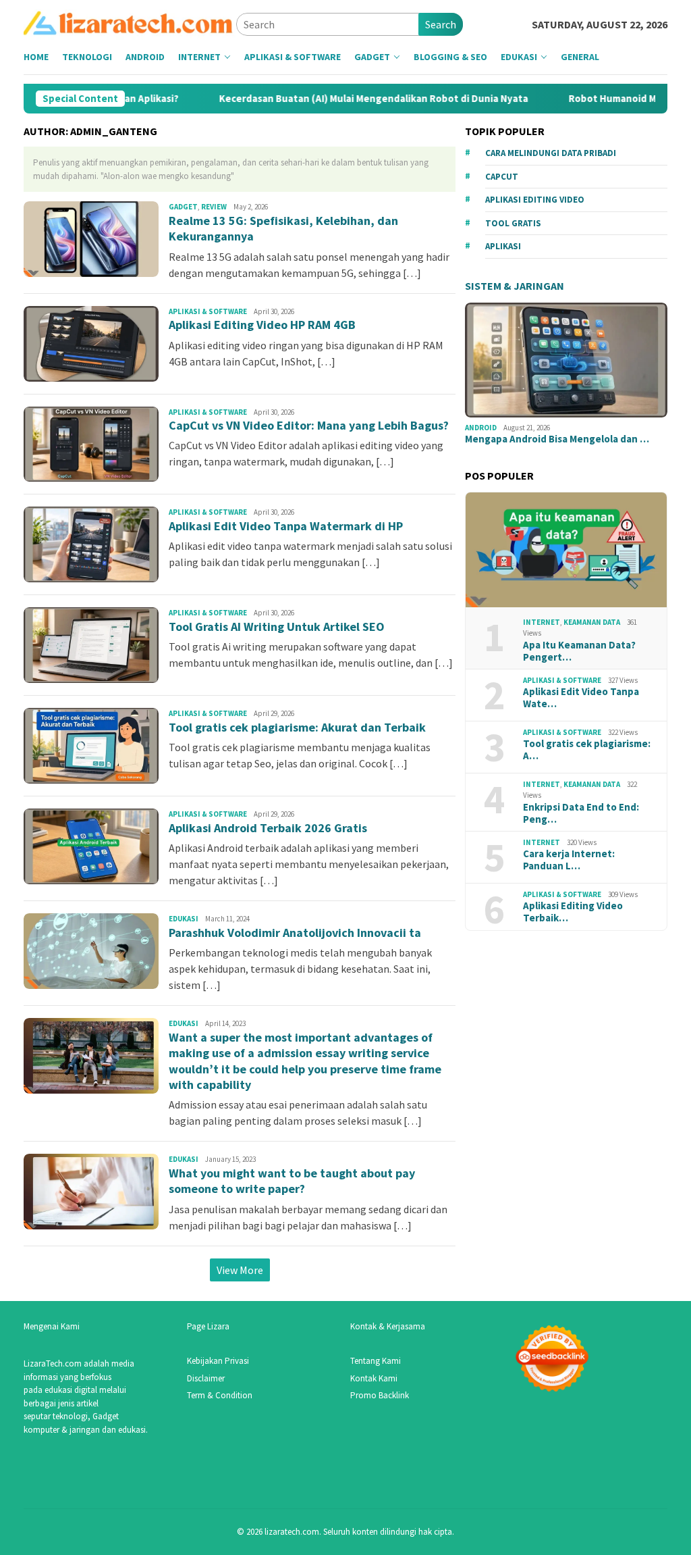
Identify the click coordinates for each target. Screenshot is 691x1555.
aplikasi (503, 246)
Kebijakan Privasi (218, 1361)
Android (481, 427)
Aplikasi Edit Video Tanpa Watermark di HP (286, 526)
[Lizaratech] (130, 23)
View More (240, 1270)
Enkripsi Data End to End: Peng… (581, 813)
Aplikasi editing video (534, 199)
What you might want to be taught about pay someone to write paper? (292, 1180)
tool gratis (513, 223)
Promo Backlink (379, 1395)
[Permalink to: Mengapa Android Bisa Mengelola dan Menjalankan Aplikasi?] (566, 360)
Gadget (183, 206)
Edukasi (183, 918)
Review (214, 206)
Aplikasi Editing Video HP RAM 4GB (262, 324)
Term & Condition (219, 1395)
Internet (541, 622)
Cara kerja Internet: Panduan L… (569, 860)
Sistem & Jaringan (514, 285)
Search (440, 24)
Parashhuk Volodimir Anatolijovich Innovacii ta (295, 932)
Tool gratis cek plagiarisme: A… (587, 750)
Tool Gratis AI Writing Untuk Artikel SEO (277, 626)
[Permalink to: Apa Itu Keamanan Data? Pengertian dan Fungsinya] (566, 549)
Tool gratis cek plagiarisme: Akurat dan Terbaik (297, 727)
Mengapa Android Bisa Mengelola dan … (557, 439)
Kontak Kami (373, 1378)
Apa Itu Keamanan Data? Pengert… (579, 651)
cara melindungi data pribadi (550, 153)
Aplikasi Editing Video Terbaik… (573, 912)
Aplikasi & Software (208, 311)
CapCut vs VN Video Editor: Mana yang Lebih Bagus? (309, 425)
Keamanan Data (591, 622)
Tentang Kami (375, 1361)
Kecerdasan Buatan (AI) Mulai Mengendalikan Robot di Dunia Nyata (338, 99)
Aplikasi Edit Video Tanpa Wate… (581, 698)
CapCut (501, 176)
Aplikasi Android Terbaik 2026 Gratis (268, 828)
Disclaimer (206, 1378)
